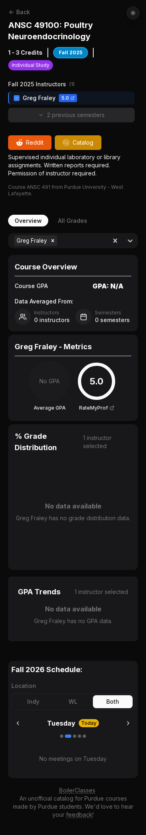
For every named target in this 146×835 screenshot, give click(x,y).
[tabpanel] (73, 437)
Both (112, 701)
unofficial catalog (50, 798)
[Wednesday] (74, 736)
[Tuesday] (68, 736)
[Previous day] (17, 723)
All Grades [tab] (72, 220)
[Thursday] (79, 736)
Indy (33, 701)
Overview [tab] (28, 220)
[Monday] (61, 736)
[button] (52, 240)
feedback (79, 814)
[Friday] (84, 736)
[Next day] (128, 723)
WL (73, 701)
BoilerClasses (77, 790)
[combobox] (60, 241)
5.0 (65, 98)
